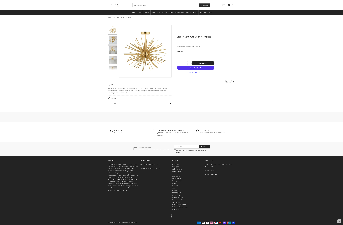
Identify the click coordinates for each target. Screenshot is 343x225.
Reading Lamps (177, 181)
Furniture (175, 185)
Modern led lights (177, 197)
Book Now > (160, 135)
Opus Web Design (132, 222)
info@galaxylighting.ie (211, 174)
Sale (173, 188)
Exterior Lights (176, 178)
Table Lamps (176, 174)
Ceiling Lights (176, 164)
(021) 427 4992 (209, 170)
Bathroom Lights (177, 169)
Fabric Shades (176, 171)
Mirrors (174, 183)
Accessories (175, 190)
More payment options (195, 72)
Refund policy (176, 209)
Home (109, 17)
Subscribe (204, 147)
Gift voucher (176, 202)
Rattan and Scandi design (180, 207)
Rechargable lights (177, 200)
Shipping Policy (176, 193)
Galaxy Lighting (116, 222)
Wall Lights (175, 166)
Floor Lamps (176, 176)
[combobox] (171, 5)
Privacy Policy (176, 195)
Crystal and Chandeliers (179, 204)
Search (205, 5)
